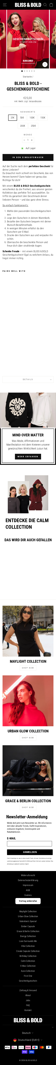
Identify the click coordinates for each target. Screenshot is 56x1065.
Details (28, 379)
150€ (42, 117)
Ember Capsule (28, 926)
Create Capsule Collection (28, 951)
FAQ (28, 1005)
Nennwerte (28, 112)
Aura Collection (28, 971)
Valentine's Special (28, 921)
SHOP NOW (28, 668)
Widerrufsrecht (28, 875)
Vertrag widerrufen (28, 901)
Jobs (28, 1000)
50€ (22, 117)
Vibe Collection (28, 946)
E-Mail (11, 838)
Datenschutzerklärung (28, 880)
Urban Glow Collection (28, 916)
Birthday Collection (28, 956)
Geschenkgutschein (28, 980)
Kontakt (28, 1010)
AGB (28, 890)
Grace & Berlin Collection (28, 931)
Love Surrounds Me (28, 941)
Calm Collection (28, 961)
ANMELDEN (30, 852)
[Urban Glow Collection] (28, 700)
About (28, 995)
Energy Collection (28, 936)
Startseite (27, 76)
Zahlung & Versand (28, 990)
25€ (12, 117)
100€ (32, 117)
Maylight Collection (28, 911)
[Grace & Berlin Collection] (28, 770)
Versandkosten (35, 101)
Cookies (28, 895)
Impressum (28, 885)
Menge (28, 135)
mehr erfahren (28, 456)
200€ (22, 125)
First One (28, 976)
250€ (33, 125)
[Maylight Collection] (28, 631)
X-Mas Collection (28, 966)
